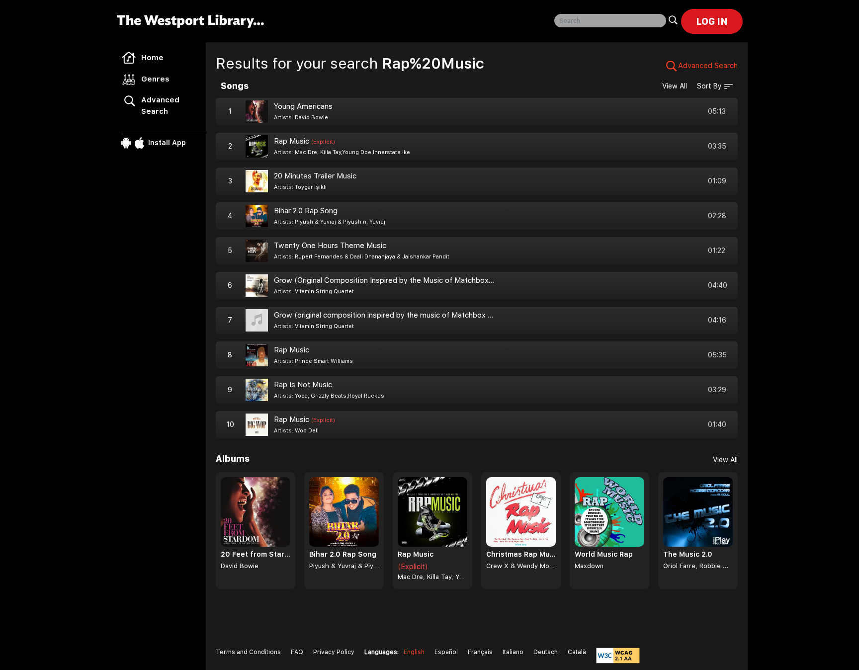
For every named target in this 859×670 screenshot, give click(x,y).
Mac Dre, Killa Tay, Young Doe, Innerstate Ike (432, 577)
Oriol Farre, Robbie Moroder (698, 566)
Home (152, 57)
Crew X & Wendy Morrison (521, 566)
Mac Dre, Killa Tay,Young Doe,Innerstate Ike (352, 152)
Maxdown (589, 566)
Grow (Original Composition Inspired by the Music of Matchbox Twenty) (396, 280)
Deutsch (545, 652)
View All (674, 86)
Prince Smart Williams (324, 361)
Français (480, 652)
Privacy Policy (333, 652)
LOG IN (712, 21)
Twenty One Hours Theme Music (330, 245)
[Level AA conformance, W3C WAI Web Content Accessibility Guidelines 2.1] (618, 656)
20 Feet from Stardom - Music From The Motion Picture (255, 554)
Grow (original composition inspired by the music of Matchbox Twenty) (395, 315)
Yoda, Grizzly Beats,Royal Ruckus (339, 396)
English (414, 652)
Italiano (513, 652)
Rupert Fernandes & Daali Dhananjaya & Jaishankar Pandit (372, 256)
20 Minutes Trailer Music (315, 175)
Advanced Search (708, 65)
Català (577, 652)
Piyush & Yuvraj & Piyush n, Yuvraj (340, 222)
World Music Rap (604, 554)
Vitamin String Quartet (324, 291)
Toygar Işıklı (311, 187)
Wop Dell (307, 430)
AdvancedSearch (160, 105)
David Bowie (311, 117)
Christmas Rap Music (521, 554)
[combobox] (610, 20)
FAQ (297, 652)
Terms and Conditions (248, 652)
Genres (155, 79)
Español (446, 652)
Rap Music (304, 141)
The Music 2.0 (687, 554)
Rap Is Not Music (303, 384)
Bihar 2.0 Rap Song (306, 210)
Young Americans (303, 106)
